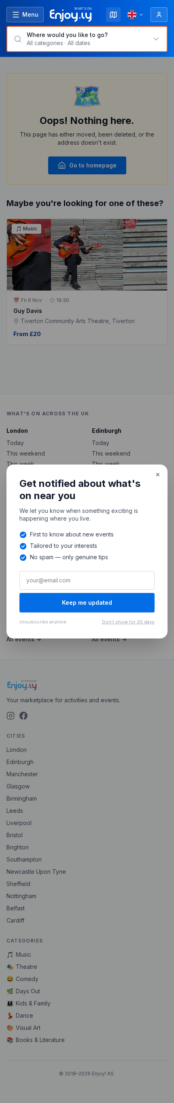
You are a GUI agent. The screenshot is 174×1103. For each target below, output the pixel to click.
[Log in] (159, 14)
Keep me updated (87, 602)
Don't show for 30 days (128, 622)
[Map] (113, 14)
